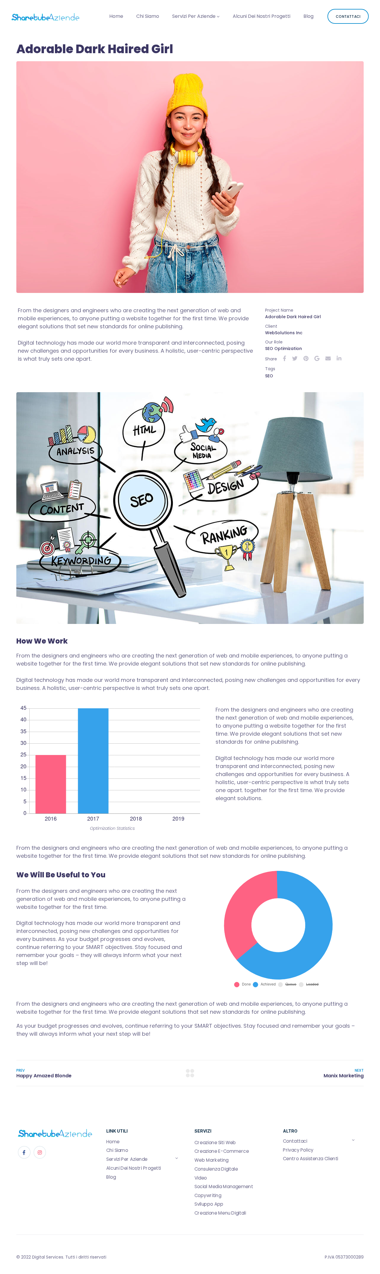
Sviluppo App (209, 1204)
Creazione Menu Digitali (220, 1213)
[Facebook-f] (24, 1152)
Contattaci (295, 1141)
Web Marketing (211, 1160)
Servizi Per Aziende (194, 16)
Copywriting (207, 1195)
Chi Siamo (147, 16)
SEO (269, 376)
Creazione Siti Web (215, 1142)
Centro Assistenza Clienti (310, 1158)
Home (116, 16)
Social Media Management (223, 1186)
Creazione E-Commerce (221, 1151)
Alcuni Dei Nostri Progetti (261, 16)
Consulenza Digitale (216, 1169)
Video (200, 1177)
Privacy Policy (298, 1150)
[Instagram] (40, 1152)
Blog (308, 16)
